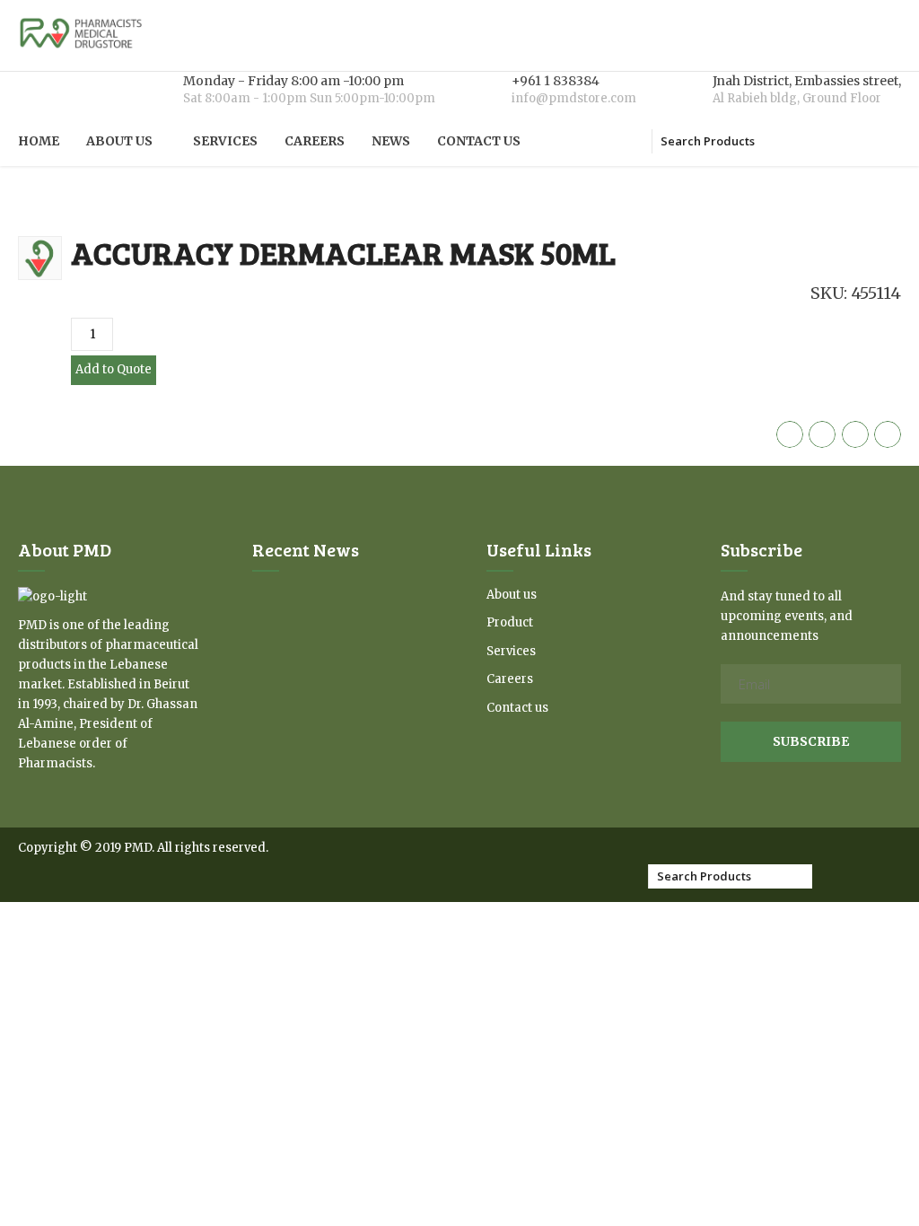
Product (509, 622)
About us (119, 141)
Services (225, 141)
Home (38, 141)
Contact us (479, 141)
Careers (314, 141)
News (391, 141)
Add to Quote (113, 369)
